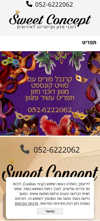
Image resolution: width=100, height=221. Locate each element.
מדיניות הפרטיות (26, 203)
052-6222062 (53, 4)
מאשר (50, 211)
